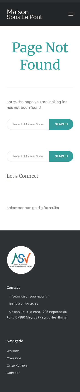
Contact (13, 373)
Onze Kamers (17, 365)
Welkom (13, 351)
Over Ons (14, 358)
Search (61, 124)
